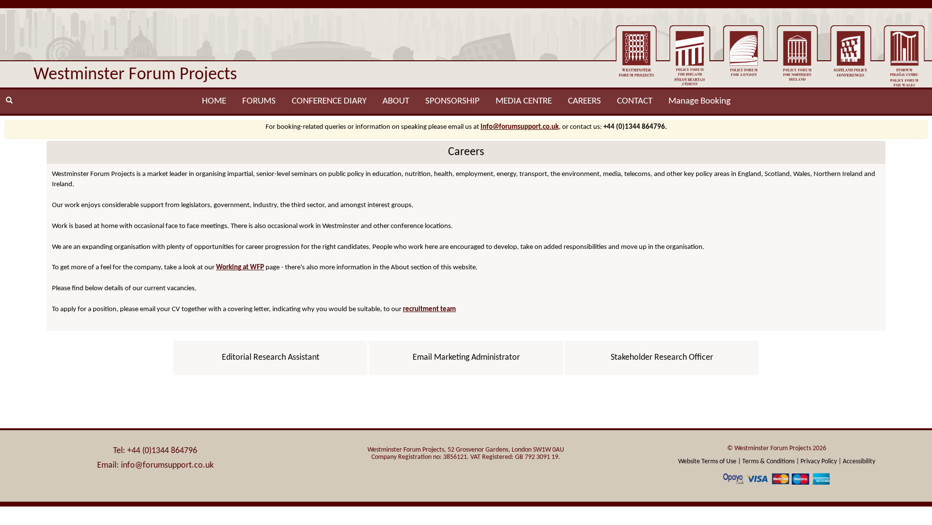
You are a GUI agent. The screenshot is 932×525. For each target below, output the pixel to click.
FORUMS (259, 101)
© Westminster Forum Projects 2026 (776, 448)
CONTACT (634, 101)
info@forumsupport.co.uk (520, 127)
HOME (214, 101)
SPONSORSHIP (452, 101)
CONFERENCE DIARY (329, 101)
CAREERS (584, 101)
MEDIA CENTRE (524, 101)
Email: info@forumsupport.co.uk (155, 465)
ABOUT (396, 101)
